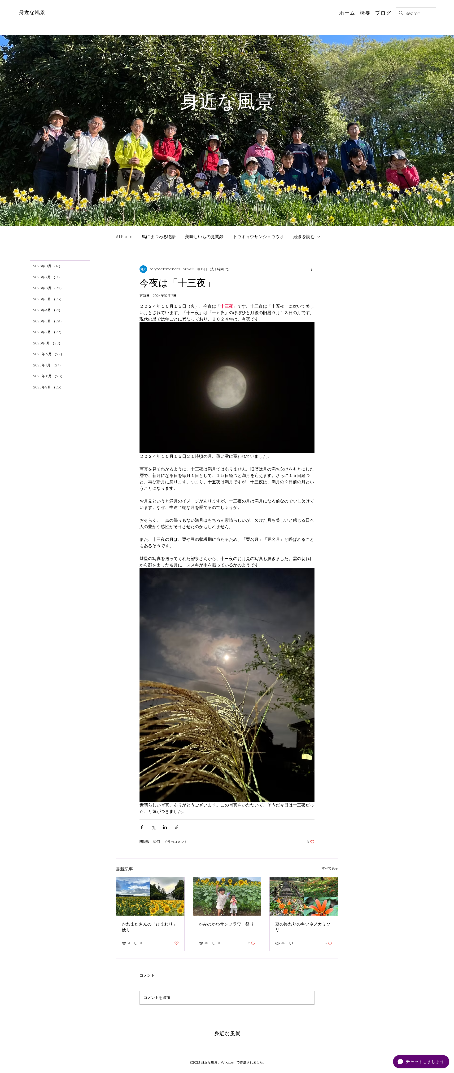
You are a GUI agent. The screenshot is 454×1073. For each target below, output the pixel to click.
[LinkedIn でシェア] (165, 827)
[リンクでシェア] (176, 827)
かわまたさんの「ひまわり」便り (149, 926)
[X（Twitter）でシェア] (153, 827)
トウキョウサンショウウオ (258, 237)
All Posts (124, 237)
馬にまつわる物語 (159, 237)
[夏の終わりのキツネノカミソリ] (304, 896)
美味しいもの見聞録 (204, 237)
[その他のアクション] (311, 269)
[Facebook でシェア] (142, 827)
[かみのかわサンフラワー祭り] (227, 896)
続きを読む (304, 237)
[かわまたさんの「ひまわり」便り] (150, 896)
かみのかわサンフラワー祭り (226, 924)
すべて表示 (330, 868)
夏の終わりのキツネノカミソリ (303, 926)
